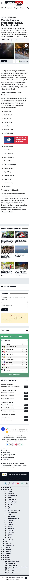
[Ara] (26, 3)
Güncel (3, 8)
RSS (5, 474)
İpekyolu (11, 530)
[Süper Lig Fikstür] (27, 380)
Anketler (8, 553)
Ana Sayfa (8, 487)
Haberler (3, 17)
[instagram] (13, 484)
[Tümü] (27, 330)
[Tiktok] (18, 444)
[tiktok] (26, 484)
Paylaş (4, 61)
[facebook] (5, 484)
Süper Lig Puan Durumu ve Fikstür (18, 567)
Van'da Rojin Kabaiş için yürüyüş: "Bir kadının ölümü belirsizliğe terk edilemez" (6, 256)
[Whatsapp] (21, 444)
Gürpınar (11, 528)
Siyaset (9, 8)
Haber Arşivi (6, 459)
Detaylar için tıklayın (14, 374)
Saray (10, 536)
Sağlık (10, 505)
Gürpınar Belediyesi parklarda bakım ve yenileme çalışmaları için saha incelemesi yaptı (6, 272)
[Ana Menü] (1, 3)
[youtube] (18, 484)
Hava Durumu (6, 450)
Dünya (16, 8)
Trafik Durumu (6, 452)
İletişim (7, 557)
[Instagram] (13, 444)
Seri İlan (7, 547)
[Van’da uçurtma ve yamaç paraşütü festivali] (21, 249)
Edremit (10, 524)
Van (8, 467)
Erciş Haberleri (12, 495)
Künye (7, 555)
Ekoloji (24, 465)
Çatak (10, 522)
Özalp (10, 534)
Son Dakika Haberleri (8, 457)
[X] (10, 444)
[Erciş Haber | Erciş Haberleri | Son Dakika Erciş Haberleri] (13, 3)
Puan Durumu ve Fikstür (9, 454)
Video (7, 541)
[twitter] (9, 484)
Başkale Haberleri (13, 518)
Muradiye (11, 532)
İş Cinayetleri (12, 501)
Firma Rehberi (9, 545)
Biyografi (8, 551)
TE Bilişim (18, 479)
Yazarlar (8, 543)
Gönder (4, 310)
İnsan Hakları (17, 465)
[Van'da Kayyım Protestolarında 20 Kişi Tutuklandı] (14, 51)
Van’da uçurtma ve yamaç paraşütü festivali (20, 255)
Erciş (13, 467)
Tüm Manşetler (7, 455)
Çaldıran (11, 520)
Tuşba (10, 538)
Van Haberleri (12, 17)
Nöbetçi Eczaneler (7, 449)
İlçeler (10, 514)
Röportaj (8, 549)
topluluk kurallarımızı (15, 315)
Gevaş (10, 526)
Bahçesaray (11, 516)
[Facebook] (7, 444)
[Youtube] (16, 444)
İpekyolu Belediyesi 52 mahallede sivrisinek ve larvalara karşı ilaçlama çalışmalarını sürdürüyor (21, 272)
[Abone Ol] (23, 61)
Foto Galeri (9, 540)
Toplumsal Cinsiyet (7, 465)
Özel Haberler (12, 503)
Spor (4, 467)
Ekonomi (22, 8)
